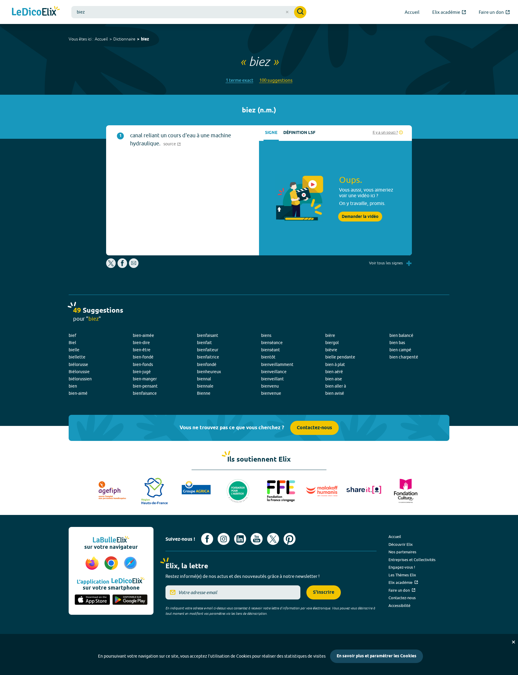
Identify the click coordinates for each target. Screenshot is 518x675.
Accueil (101, 39)
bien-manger (145, 378)
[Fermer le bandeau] (513, 642)
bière (330, 335)
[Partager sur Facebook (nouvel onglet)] (122, 266)
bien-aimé (78, 393)
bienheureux (209, 371)
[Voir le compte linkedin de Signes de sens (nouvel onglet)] (240, 539)
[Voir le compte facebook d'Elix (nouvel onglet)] (207, 539)
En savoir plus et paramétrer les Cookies (376, 656)
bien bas (397, 342)
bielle (74, 349)
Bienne (203, 393)
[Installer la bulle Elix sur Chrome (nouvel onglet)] (112, 563)
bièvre (331, 349)
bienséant (270, 349)
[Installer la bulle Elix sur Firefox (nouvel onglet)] (93, 563)
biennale (205, 386)
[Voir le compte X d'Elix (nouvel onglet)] (273, 539)
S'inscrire (323, 592)
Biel (72, 342)
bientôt (268, 357)
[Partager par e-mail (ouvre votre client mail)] (133, 266)
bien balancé (401, 335)
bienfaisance (145, 393)
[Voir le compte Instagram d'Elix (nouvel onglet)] (224, 539)
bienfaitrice (208, 357)
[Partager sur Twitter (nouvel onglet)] (111, 266)
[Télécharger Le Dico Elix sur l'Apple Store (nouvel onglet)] (92, 600)
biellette (77, 357)
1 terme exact (239, 80)
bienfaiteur (207, 349)
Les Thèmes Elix (402, 574)
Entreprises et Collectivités (412, 559)
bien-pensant (145, 386)
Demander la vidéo (360, 217)
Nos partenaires (402, 551)
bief (72, 335)
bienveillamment (277, 364)
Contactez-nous (314, 428)
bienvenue (271, 393)
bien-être (141, 349)
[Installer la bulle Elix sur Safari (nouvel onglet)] (130, 563)
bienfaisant (207, 335)
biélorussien (80, 378)
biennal (204, 378)
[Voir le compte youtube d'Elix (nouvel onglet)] (257, 539)
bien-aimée (143, 335)
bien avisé (334, 393)
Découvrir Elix (401, 544)
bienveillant (272, 378)
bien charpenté (403, 357)
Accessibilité (399, 605)
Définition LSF (299, 133)
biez (145, 39)
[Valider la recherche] (300, 12)
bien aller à (335, 386)
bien (73, 386)
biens (266, 335)
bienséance (272, 342)
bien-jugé (142, 371)
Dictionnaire (124, 39)
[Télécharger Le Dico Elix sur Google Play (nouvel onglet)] (130, 600)
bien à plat (335, 364)
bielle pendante (340, 357)
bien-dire (141, 342)
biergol (332, 342)
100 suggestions (276, 80)
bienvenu (270, 386)
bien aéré (334, 371)
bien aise (333, 378)
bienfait (204, 342)
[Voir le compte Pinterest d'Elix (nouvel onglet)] (290, 539)
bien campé (400, 349)
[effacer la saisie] (287, 12)
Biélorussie (79, 371)
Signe (271, 133)
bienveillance (274, 371)
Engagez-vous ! (402, 567)
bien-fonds (143, 364)
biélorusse (78, 364)
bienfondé (206, 364)
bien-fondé (143, 357)
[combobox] (188, 12)
